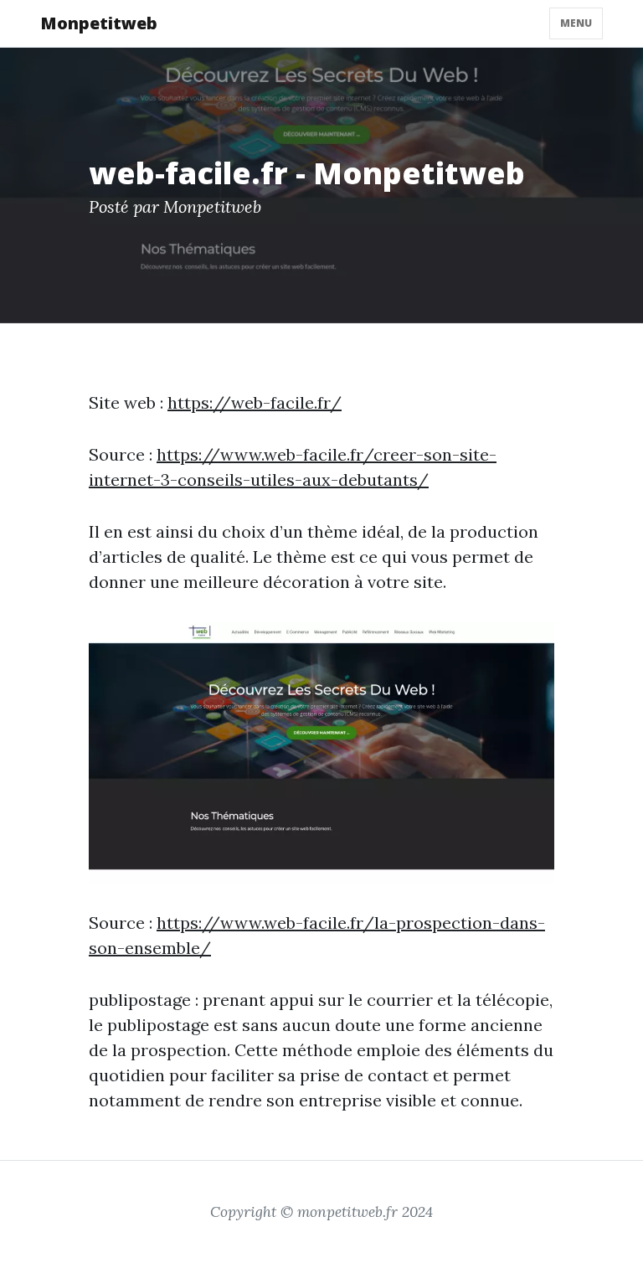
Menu (576, 23)
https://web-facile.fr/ (254, 402)
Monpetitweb (98, 23)
